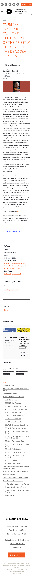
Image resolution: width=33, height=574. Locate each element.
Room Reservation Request (13, 481)
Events (5, 382)
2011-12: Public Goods (13, 449)
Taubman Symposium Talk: (12, 274)
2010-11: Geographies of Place (15, 452)
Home (4, 19)
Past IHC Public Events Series (13, 397)
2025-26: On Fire (11, 400)
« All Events (7, 362)
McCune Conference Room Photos (17, 484)
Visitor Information (17, 544)
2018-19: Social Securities (14, 422)
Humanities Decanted (10, 394)
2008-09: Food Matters (13, 463)
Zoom (6, 310)
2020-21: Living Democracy (14, 416)
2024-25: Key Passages (13, 403)
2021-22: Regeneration (13, 412)
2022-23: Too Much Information (16, 409)
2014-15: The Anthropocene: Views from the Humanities (17, 437)
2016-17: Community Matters (15, 428)
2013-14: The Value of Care (14, 441)
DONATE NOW (26, 4)
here (18, 211)
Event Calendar (8, 386)
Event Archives (8, 495)
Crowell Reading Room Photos (15, 487)
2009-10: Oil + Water (12, 460)
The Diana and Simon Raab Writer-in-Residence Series (16, 467)
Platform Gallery (9, 475)
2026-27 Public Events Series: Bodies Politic (16, 389)
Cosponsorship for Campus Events (15, 478)
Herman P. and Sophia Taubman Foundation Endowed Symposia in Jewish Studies (15, 265)
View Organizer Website (11, 290)
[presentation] (9, 330)
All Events (18, 268)
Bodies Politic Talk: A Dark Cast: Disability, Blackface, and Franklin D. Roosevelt (25, 342)
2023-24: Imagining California (15, 406)
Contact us (17, 547)
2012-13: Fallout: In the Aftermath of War (17, 445)
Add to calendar (12, 231)
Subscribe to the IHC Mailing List (17, 540)
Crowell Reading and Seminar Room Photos (17, 491)
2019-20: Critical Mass (13, 419)
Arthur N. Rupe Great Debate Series (16, 471)
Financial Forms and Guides (17, 534)
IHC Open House (11, 337)
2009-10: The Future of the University (14, 456)
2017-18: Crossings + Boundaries (16, 425)
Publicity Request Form (17, 530)
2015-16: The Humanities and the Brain (16, 432)
